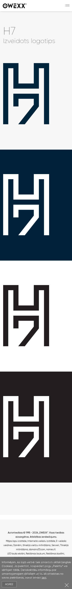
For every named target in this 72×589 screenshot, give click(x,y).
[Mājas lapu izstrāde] (15, 5)
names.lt (50, 549)
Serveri (55, 545)
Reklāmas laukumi (35, 553)
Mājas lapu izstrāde (16, 541)
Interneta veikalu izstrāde (41, 541)
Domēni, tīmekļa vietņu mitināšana (32, 545)
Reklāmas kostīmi (55, 553)
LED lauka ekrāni (16, 553)
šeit (44, 577)
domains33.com (37, 549)
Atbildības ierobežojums (43, 537)
